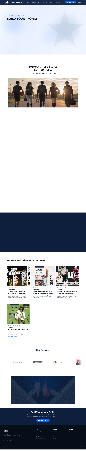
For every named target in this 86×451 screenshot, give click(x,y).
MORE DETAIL (9, 171)
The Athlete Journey (36, 2)
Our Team (55, 434)
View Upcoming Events (32, 41)
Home (27, 2)
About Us (54, 431)
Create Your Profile (70, 2)
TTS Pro (51, 2)
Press (54, 436)
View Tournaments (51, 401)
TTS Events (45, 2)
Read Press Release (12, 300)
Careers (54, 438)
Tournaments (39, 436)
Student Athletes (39, 431)
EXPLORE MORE (53, 207)
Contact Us (71, 431)
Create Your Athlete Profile (14, 41)
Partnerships (55, 440)
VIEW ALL (78, 134)
